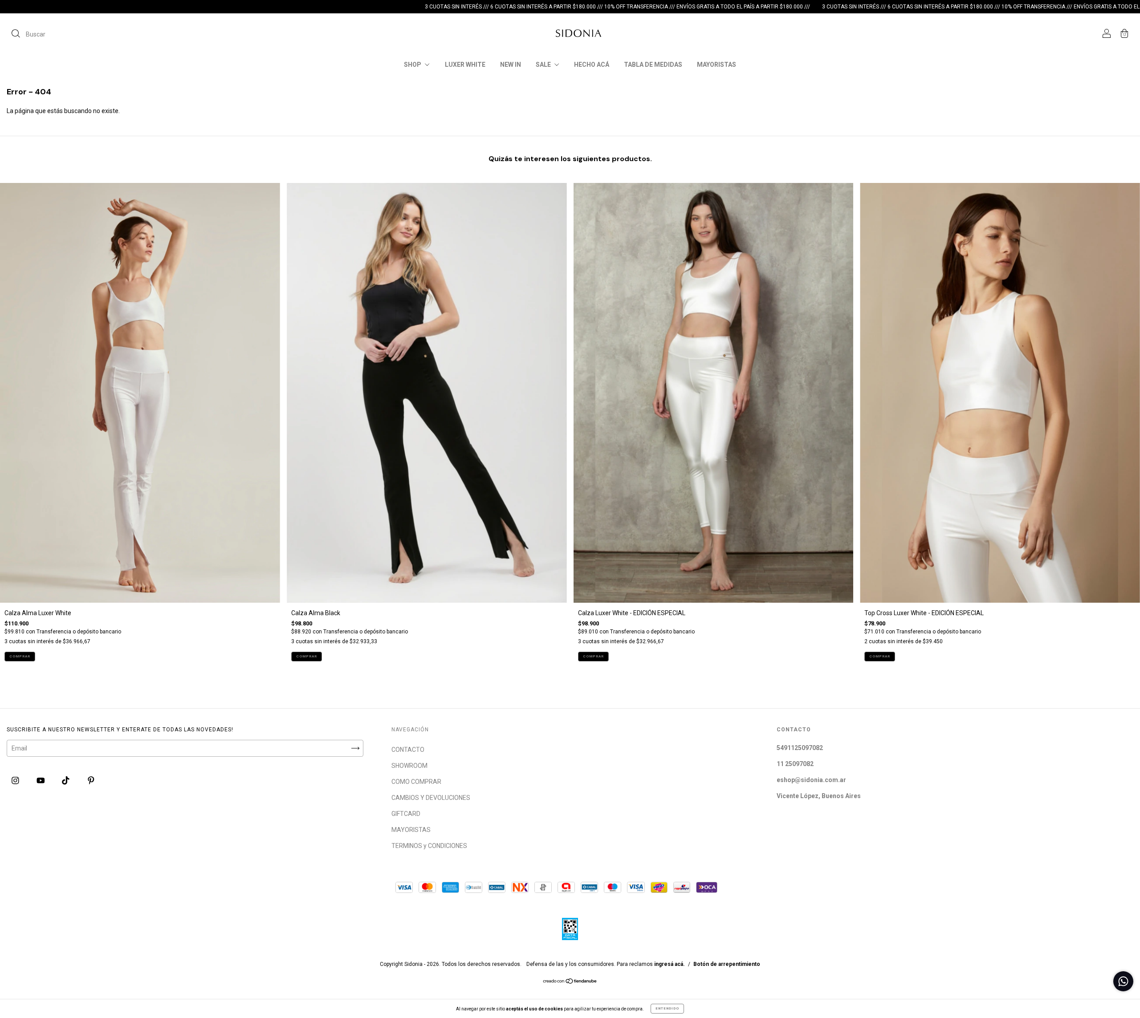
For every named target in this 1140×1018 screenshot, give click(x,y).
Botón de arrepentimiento (726, 964)
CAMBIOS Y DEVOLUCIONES (430, 797)
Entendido (667, 1008)
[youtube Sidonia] (41, 780)
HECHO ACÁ (591, 64)
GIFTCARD (405, 813)
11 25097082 (795, 763)
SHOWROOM (409, 765)
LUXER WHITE (465, 64)
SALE (544, 64)
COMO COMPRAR (416, 781)
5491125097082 (800, 747)
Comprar (19, 656)
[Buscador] (28, 34)
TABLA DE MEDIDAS (653, 64)
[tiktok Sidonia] (66, 780)
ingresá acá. (669, 964)
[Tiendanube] (570, 982)
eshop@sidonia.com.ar (811, 779)
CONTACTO (407, 749)
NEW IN (510, 64)
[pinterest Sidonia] (91, 780)
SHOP (413, 64)
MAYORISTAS (716, 64)
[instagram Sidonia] (16, 780)
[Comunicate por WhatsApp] (1123, 981)
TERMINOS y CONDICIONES (429, 845)
